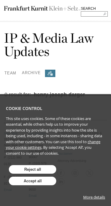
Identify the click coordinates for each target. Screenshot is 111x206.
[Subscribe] (50, 73)
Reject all (32, 169)
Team (10, 73)
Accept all (33, 181)
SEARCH (88, 9)
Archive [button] (31, 73)
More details (94, 197)
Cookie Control (24, 108)
